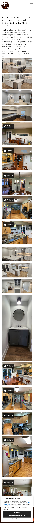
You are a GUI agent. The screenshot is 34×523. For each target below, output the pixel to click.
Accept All (17, 512)
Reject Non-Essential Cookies (17, 515)
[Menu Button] (31, 2)
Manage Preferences (17, 518)
